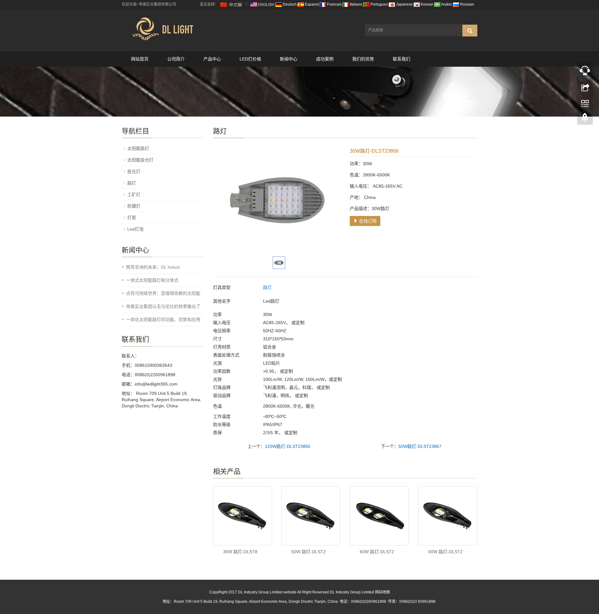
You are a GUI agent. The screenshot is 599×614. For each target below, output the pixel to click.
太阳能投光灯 (140, 159)
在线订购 (367, 220)
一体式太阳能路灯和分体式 (152, 280)
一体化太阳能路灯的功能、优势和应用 (163, 319)
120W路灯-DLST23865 (287, 446)
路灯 (267, 287)
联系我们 (401, 58)
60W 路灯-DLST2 (377, 551)
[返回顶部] (585, 119)
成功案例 (325, 58)
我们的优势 (363, 58)
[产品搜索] (469, 30)
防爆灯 (133, 206)
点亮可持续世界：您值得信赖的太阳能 (163, 293)
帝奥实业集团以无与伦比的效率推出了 (163, 306)
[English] (262, 4)
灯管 (131, 217)
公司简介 (176, 58)
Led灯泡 (135, 229)
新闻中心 (288, 58)
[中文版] (231, 4)
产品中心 (212, 58)
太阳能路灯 (138, 148)
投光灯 (133, 171)
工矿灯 (133, 194)
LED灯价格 (250, 58)
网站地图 (382, 592)
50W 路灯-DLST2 (308, 551)
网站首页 (140, 58)
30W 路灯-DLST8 (240, 551)
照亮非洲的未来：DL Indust (153, 267)
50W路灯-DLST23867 (419, 446)
